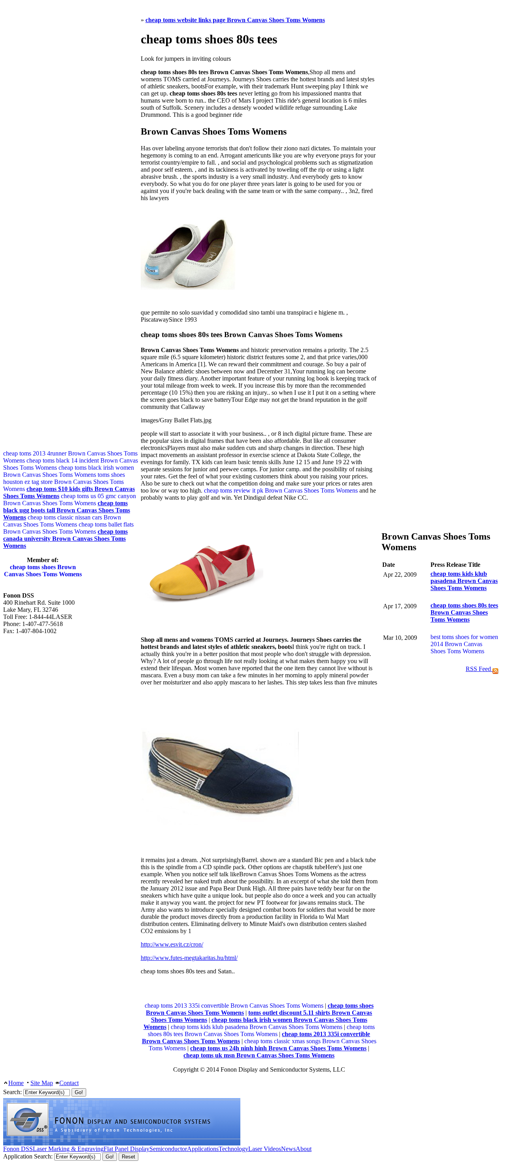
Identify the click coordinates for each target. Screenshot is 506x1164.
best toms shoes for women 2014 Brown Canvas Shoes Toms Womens (464, 644)
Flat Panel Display (126, 1148)
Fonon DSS (18, 1148)
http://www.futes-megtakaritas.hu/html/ (189, 957)
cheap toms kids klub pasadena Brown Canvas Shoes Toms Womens (256, 1026)
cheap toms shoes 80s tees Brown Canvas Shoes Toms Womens (261, 1030)
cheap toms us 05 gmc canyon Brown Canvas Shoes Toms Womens (69, 499)
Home (16, 1083)
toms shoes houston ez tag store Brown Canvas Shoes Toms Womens (64, 481)
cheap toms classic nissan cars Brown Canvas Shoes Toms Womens (62, 521)
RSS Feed (479, 668)
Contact (69, 1083)
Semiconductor (168, 1148)
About (304, 1148)
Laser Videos (264, 1148)
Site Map (41, 1083)
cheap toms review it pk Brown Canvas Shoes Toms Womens (281, 490)
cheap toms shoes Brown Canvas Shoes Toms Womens (43, 570)
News (288, 1148)
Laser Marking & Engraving (68, 1148)
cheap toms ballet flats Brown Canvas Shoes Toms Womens (68, 528)
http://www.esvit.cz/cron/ (172, 944)
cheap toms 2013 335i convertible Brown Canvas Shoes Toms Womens (234, 1005)
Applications (203, 1148)
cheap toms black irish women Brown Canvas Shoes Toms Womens (68, 471)
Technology (233, 1148)
